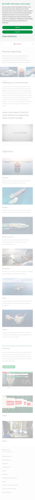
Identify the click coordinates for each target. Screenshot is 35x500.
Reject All (17, 32)
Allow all (17, 27)
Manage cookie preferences (9, 36)
